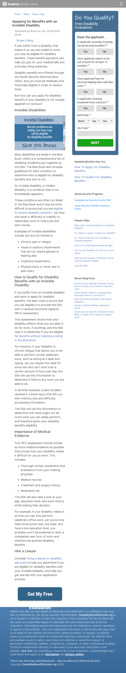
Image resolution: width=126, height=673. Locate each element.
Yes (86, 51)
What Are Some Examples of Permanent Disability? (93, 300)
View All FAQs (81, 266)
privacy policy (74, 654)
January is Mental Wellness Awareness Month (92, 306)
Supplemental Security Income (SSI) (93, 200)
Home (17, 14)
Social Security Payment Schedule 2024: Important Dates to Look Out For (93, 294)
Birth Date (83, 115)
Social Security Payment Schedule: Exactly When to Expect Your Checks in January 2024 (94, 314)
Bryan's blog (38, 14)
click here (27, 650)
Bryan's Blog (25, 40)
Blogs (26, 14)
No (104, 51)
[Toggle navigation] (121, 3)
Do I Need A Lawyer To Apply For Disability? (95, 233)
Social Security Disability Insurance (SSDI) (92, 207)
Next (95, 142)
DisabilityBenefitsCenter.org (96, 615)
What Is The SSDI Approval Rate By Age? (94, 245)
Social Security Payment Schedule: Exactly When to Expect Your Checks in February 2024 (94, 286)
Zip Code (82, 128)
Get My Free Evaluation (40, 595)
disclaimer (52, 654)
